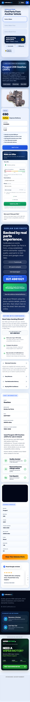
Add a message (14, 190)
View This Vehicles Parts (15, 557)
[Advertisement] (15, 689)
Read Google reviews (12, 566)
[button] (15, 39)
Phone (7, 183)
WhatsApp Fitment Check (14, 288)
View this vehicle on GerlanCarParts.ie (15, 294)
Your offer (6, 161)
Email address (7, 177)
